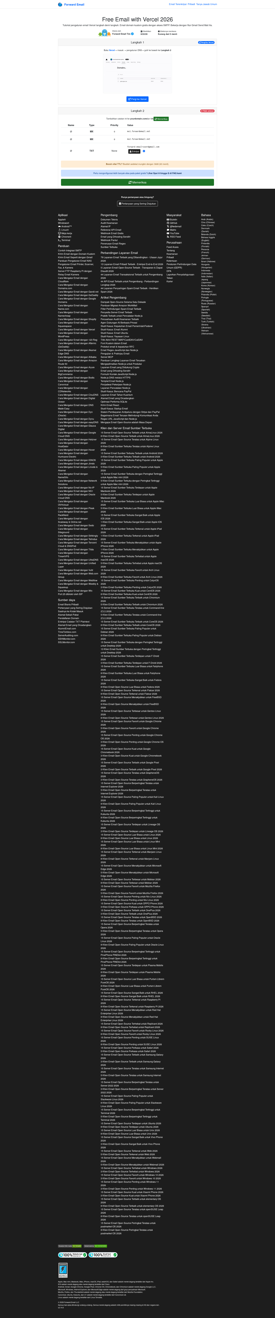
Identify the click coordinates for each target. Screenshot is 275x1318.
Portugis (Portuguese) (207, 299)
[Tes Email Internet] (103, 1254)
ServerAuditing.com (68, 635)
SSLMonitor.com (66, 642)
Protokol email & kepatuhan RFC (117, 346)
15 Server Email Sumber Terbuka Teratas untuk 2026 (132, 609)
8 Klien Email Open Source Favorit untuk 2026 (131, 1034)
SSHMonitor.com (66, 638)
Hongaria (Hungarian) (206, 266)
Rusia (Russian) (208, 303)
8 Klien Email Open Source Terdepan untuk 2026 (130, 973)
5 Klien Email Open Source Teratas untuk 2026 (131, 1077)
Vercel (112, 50)
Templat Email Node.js (112, 381)
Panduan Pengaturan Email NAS (75, 260)
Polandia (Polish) (209, 294)
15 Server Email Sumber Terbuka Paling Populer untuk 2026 (132, 461)
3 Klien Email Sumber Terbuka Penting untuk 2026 (131, 587)
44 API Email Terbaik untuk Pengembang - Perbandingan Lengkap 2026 (130, 283)
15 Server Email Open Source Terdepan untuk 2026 (130, 826)
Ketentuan (172, 260)
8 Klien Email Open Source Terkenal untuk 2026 (129, 693)
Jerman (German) (205, 257)
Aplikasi (63, 215)
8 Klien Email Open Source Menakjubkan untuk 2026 (130, 705)
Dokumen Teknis (109, 219)
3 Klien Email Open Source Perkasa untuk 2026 (132, 906)
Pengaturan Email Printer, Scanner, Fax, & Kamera (76, 265)
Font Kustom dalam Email (114, 343)
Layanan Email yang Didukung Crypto (120, 367)
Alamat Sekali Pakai (68, 614)
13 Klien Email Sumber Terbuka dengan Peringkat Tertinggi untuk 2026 (131, 650)
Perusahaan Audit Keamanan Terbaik (120, 319)
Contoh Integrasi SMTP (70, 250)
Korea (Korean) (208, 285)
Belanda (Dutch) (208, 234)
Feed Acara (172, 247)
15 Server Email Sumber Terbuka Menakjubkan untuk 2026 (131, 544)
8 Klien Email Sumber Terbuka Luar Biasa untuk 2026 (130, 674)
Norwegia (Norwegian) (206, 290)
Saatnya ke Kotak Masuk (70, 611)
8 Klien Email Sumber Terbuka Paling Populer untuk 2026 (131, 637)
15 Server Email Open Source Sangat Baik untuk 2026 (132, 992)
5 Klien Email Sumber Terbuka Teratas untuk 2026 (131, 616)
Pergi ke (207, 42)
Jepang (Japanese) (206, 281)
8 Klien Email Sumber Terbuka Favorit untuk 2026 (131, 577)
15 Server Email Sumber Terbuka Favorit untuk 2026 (130, 571)
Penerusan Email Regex (113, 243)
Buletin (173, 219)
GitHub (173, 223)
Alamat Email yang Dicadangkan (74, 625)
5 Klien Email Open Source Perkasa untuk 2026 (128, 1051)
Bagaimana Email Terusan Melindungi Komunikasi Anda (129, 415)
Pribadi (191, 4)
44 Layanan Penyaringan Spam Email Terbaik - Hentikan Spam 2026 (129, 290)
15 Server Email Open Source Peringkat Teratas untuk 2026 (128, 1224)
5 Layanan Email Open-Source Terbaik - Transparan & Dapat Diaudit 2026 (131, 269)
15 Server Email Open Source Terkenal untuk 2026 (130, 690)
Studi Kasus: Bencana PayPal (116, 391)
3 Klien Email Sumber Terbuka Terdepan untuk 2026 (131, 662)
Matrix (172, 229)
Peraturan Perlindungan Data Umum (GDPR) (181, 265)
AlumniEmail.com (67, 628)
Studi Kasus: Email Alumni (114, 329)
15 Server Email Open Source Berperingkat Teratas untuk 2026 (130, 784)
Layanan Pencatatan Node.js (115, 388)
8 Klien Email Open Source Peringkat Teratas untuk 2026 (127, 1231)
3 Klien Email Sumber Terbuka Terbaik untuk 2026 (130, 456)
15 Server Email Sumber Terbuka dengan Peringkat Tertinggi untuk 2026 (131, 475)
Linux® (65, 229)
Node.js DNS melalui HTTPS (115, 377)
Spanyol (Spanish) (205, 308)
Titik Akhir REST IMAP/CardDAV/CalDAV (122, 339)
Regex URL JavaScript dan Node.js (119, 418)
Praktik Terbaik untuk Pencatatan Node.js (122, 315)
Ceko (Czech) (207, 225)
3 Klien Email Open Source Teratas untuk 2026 (131, 779)
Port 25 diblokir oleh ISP (70, 594)
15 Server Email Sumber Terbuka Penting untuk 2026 (130, 582)
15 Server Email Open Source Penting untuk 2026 (131, 736)
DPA (169, 271)
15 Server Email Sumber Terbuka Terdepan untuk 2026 (129, 489)
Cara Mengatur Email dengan (73, 279)
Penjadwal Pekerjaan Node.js (116, 384)
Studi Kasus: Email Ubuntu (114, 333)
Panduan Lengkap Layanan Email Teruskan (123, 360)
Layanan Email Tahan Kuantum (117, 394)
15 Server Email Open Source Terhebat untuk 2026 (132, 1023)
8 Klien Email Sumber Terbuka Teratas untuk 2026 (130, 448)
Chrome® (66, 236)
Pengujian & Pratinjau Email (115, 353)
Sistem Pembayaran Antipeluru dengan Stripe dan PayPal (130, 412)
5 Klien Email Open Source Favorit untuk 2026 (130, 729)
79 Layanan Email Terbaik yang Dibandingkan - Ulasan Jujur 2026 (131, 259)
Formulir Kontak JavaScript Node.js (119, 374)
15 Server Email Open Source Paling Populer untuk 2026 (132, 798)
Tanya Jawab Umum (206, 4)
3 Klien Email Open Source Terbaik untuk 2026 (131, 769)
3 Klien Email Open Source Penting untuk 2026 (132, 743)
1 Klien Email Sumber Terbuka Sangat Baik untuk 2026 (131, 523)
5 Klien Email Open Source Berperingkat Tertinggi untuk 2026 (129, 1118)
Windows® (63, 223)
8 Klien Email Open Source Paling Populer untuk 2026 (131, 805)
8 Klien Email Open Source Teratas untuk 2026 (130, 920)
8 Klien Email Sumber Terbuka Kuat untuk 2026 (129, 594)
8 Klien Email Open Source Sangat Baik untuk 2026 (130, 996)
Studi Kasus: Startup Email (114, 408)
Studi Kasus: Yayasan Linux (115, 336)
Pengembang (109, 215)
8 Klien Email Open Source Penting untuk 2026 (130, 900)
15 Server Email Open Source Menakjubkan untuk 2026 (131, 699)
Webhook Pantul (109, 240)
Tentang (171, 250)
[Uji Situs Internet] (72, 1254)
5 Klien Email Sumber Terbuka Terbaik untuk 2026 (132, 604)
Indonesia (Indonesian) (207, 272)
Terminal (65, 240)
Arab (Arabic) (207, 219)
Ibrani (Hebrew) (208, 261)
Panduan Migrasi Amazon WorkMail (119, 305)
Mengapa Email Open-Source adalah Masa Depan (126, 422)
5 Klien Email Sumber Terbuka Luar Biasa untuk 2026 (131, 509)
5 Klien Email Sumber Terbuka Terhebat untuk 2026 (131, 564)
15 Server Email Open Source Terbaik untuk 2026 (131, 432)
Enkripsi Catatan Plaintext (73, 621)
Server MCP (107, 357)
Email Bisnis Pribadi (68, 604)
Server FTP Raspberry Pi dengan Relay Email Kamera (75, 272)
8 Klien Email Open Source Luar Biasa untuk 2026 (130, 686)
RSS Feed (175, 236)
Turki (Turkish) (207, 321)
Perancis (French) (205, 251)
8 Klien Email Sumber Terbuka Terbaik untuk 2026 (130, 625)
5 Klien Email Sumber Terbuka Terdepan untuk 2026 (128, 496)
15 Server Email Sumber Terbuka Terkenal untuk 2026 (131, 530)
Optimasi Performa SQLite (114, 401)
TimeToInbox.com (67, 632)
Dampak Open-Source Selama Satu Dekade (123, 302)
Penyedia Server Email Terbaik (116, 312)
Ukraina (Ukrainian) (206, 326)
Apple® (62, 219)
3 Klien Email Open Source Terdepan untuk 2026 (132, 831)
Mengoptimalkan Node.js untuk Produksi (121, 363)
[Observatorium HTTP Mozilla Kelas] (95, 1245)
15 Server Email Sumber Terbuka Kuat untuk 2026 (130, 590)
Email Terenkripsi (178, 4)
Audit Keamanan (109, 223)
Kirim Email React (110, 405)
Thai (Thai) (206, 318)
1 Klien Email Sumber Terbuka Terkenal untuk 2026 (130, 537)
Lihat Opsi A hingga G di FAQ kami (165, 173)
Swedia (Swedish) (205, 314)
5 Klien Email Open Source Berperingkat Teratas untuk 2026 (128, 791)
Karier (170, 281)
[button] (144, 151)
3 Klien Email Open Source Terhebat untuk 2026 (130, 1171)
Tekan (170, 278)
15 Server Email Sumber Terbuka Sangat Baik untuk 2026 (130, 516)
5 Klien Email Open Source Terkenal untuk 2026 (128, 1154)
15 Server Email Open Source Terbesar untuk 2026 (131, 712)
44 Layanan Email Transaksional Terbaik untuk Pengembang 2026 (132, 276)
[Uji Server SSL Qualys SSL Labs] (69, 1245)
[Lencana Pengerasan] (63, 1269)
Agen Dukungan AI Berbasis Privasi (119, 322)
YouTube (174, 233)
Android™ (66, 226)
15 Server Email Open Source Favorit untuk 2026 (131, 723)
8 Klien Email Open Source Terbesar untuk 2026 (132, 717)
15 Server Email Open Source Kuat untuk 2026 (126, 750)
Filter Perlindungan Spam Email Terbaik (121, 308)
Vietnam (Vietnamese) (207, 332)
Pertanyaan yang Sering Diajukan (138, 203)
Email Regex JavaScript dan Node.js (119, 350)
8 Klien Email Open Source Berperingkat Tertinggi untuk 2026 (129, 819)
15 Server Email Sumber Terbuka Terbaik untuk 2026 (132, 453)
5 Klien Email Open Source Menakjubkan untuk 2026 (130, 874)
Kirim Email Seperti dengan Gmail (75, 257)
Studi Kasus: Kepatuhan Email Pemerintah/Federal (127, 326)
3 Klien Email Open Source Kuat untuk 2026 (131, 757)
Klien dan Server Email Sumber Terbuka (126, 428)
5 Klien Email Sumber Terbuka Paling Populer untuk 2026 (130, 468)
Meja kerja (66, 233)
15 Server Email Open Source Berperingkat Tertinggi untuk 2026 (130, 812)
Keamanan (172, 253)
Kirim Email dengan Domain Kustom (76, 253)
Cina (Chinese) (208, 222)
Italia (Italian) (207, 276)
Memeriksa (162, 118)
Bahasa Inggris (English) (208, 239)
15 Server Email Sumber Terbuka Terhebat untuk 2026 (129, 558)
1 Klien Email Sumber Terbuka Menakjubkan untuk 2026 (130, 551)
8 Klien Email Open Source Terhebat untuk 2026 (130, 1027)
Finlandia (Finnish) (205, 245)
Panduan (63, 246)
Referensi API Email (111, 229)
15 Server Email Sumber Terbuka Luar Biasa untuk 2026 (132, 503)
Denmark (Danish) (205, 230)
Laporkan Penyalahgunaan (180, 274)
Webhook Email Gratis (112, 233)
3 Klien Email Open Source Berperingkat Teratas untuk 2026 (132, 1090)
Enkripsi (135, 151)
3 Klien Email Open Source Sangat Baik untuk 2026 (130, 1145)
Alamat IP (106, 226)
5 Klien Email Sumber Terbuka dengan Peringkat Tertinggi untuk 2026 (130, 482)
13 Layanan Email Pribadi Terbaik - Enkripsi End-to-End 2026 (132, 264)
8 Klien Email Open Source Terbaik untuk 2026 (130, 436)
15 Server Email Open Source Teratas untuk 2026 (130, 441)
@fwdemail (175, 226)
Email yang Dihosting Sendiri (115, 236)
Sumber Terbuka (109, 247)
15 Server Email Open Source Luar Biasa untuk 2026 (131, 834)
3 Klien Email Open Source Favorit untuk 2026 (131, 1178)
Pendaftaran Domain (68, 618)
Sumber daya (66, 600)
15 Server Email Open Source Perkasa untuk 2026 (130, 1047)
